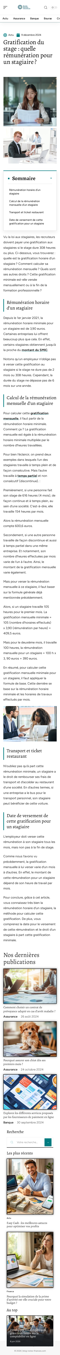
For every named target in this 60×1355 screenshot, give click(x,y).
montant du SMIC (35, 350)
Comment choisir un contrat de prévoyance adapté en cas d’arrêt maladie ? (29, 1009)
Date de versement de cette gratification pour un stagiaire (26, 221)
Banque (8, 1122)
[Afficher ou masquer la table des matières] (44, 178)
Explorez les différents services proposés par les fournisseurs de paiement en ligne (28, 1115)
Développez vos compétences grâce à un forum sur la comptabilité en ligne (28, 1333)
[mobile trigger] (6, 7)
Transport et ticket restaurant (26, 212)
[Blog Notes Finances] (24, 7)
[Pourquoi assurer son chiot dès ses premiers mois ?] (30, 1039)
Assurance (10, 1016)
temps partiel (27, 476)
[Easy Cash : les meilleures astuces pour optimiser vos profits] (30, 1186)
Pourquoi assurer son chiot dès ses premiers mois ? (24, 1062)
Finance (10, 1291)
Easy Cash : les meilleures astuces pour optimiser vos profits (27, 1224)
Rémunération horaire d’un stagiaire (24, 191)
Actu (9, 1218)
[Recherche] (45, 7)
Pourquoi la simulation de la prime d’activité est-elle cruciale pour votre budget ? (29, 1299)
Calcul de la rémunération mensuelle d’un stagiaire (24, 203)
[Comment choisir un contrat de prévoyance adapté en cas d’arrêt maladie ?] (30, 986)
